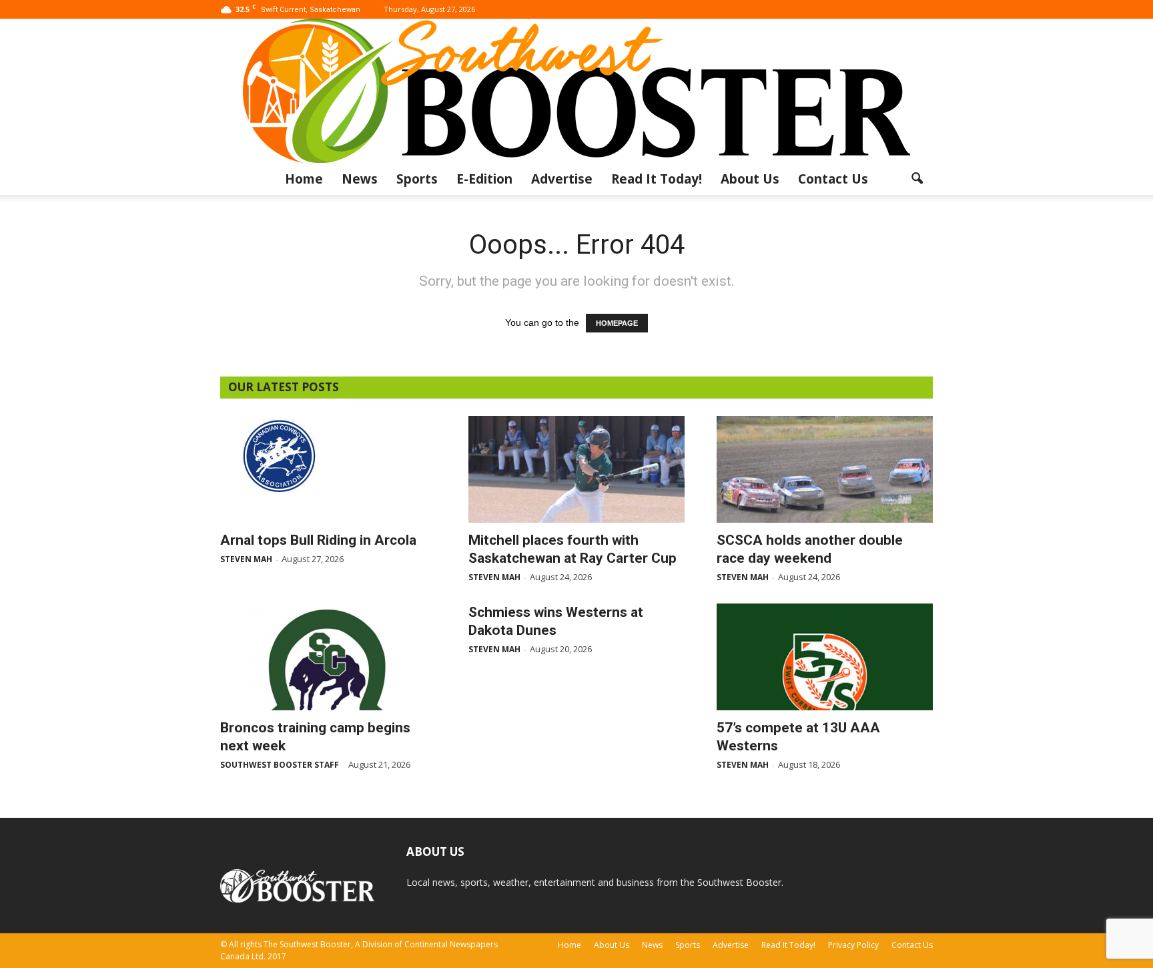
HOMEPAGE (617, 323)
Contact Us (833, 179)
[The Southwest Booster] (576, 91)
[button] (917, 179)
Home (304, 179)
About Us (750, 179)
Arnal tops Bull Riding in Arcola (318, 540)
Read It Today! (656, 179)
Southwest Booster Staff (279, 764)
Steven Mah (246, 559)
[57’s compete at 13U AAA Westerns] (825, 656)
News (360, 179)
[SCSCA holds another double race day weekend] (825, 469)
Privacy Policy (853, 945)
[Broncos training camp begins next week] (328, 656)
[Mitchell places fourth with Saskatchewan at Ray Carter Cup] (576, 469)
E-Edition (484, 179)
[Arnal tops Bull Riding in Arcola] (328, 455)
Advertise (562, 179)
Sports (417, 179)
